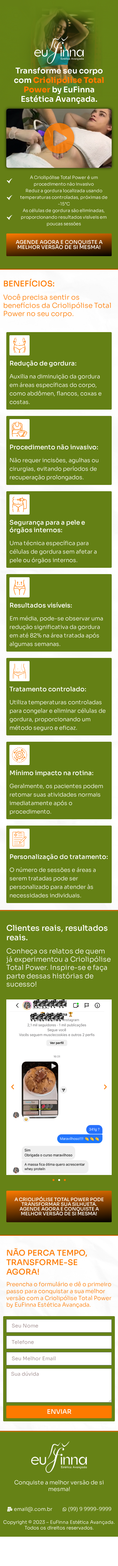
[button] (59, 138)
